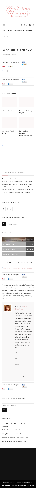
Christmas (28, 30)
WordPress (30, 485)
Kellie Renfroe (21, 307)
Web (16, 358)
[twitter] (11, 209)
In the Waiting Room (21, 438)
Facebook (17, 370)
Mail (16, 352)
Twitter (17, 364)
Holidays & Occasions (15, 30)
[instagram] (7, 209)
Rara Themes (15, 485)
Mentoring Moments (10, 54)
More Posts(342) (19, 376)
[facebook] (3, 209)
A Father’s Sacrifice (7, 111)
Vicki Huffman (6, 430)
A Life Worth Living (19, 430)
